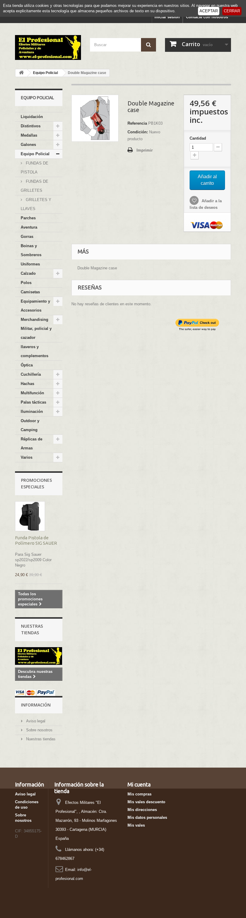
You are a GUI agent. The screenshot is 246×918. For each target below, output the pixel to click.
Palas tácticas (33, 402)
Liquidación (32, 116)
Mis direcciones (142, 809)
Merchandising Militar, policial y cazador (36, 328)
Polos (26, 282)
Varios (26, 457)
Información (36, 705)
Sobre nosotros (38, 730)
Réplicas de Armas (31, 443)
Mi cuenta (139, 784)
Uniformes (30, 264)
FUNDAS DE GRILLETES (34, 186)
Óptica (27, 365)
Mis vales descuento (146, 802)
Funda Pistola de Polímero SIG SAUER (36, 540)
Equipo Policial (35, 154)
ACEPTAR (209, 11)
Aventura (29, 227)
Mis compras (140, 794)
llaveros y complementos (34, 351)
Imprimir (144, 150)
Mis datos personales (147, 817)
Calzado (28, 273)
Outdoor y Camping (30, 425)
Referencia (137, 123)
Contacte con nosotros (207, 17)
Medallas (29, 135)
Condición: (138, 132)
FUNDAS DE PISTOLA (34, 167)
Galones (28, 144)
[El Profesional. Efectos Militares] (48, 47)
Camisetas (30, 292)
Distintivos (30, 126)
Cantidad (198, 138)
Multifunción (32, 393)
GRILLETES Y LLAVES (36, 204)
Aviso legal (35, 721)
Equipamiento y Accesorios (35, 305)
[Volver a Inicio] (21, 73)
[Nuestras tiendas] (38, 656)
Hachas (27, 383)
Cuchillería (31, 374)
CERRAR (232, 11)
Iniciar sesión (167, 17)
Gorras (27, 236)
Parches (28, 218)
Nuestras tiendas (40, 739)
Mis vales (136, 825)
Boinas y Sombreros (31, 250)
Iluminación (32, 411)
